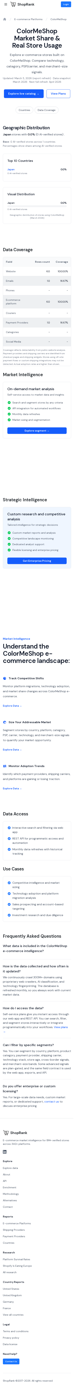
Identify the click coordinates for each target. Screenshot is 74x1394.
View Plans (58, 93)
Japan (11, 169)
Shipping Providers (14, 1229)
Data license (10, 1344)
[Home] (4, 19)
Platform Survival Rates (16, 1259)
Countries (24, 110)
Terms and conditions (16, 1331)
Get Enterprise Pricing (37, 560)
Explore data (10, 1168)
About (6, 1174)
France (7, 1308)
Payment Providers (14, 1236)
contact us (51, 1101)
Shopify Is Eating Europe (17, 1265)
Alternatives (10, 1200)
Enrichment (9, 1187)
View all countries (13, 1314)
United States (11, 1288)
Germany (8, 1301)
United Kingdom (12, 1295)
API (4, 1181)
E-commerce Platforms (28, 19)
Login (66, 4)
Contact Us (11, 1361)
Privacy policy (11, 1337)
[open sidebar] (6, 4)
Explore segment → (37, 430)
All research (10, 1272)
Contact (8, 1206)
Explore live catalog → (23, 93)
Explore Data (12, 705)
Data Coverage (47, 110)
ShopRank (25, 4)
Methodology (11, 1193)
